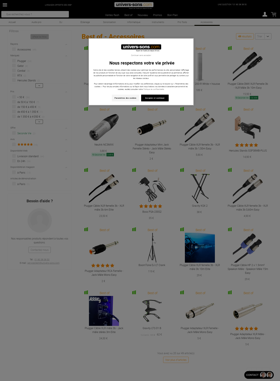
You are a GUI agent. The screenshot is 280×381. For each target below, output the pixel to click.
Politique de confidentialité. (153, 89)
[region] (141, 72)
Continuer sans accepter (141, 55)
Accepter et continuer (155, 98)
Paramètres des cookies (125, 98)
